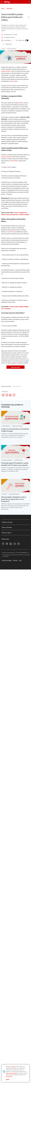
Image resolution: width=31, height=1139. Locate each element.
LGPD (20, 560)
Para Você (9, 8)
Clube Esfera (10, 232)
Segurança (15, 560)
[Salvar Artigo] (28, 17)
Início (2, 8)
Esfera (3, 48)
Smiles (16, 81)
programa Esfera (6, 71)
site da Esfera (14, 161)
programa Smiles (6, 157)
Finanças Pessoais (11, 48)
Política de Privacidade (7, 560)
